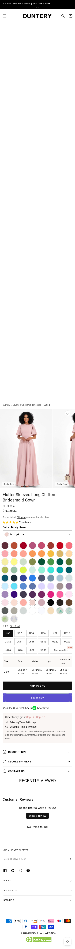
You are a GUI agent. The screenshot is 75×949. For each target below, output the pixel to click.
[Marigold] (50, 553)
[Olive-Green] (32, 561)
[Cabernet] (5, 545)
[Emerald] (60, 561)
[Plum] (23, 594)
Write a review (37, 815)
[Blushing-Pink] (5, 602)
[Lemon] (14, 561)
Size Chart (15, 626)
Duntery (6, 405)
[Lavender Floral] (14, 619)
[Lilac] (50, 586)
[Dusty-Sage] (23, 561)
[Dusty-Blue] (60, 578)
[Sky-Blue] (5, 586)
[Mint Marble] (60, 610)
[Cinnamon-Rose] (41, 545)
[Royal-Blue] (23, 578)
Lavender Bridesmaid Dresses (27, 405)
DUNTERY (32, 933)
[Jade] (60, 570)
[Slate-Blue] (50, 578)
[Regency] (14, 594)
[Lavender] (41, 586)
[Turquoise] (41, 570)
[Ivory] (32, 610)
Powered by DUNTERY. (46, 933)
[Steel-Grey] (5, 610)
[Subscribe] (70, 859)
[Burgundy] (23, 545)
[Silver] (23, 610)
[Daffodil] (5, 561)
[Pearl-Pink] (14, 602)
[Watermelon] (69, 545)
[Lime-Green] (23, 570)
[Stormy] (41, 578)
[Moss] (69, 561)
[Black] (50, 602)
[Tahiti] (5, 594)
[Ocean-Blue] (32, 578)
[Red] (60, 545)
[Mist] (69, 578)
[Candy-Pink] (69, 594)
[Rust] (50, 545)
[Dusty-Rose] (32, 602)
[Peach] (69, 553)
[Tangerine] (41, 553)
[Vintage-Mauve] (41, 602)
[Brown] (69, 602)
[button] (36, 7)
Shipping (21, 517)
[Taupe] (14, 610)
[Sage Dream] (5, 619)
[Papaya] (14, 553)
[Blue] (23, 586)
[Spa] (50, 570)
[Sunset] (23, 553)
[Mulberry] (32, 545)
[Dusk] (60, 586)
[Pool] (14, 586)
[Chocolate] (60, 602)
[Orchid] (41, 594)
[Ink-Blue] (5, 578)
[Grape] (32, 594)
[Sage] (14, 570)
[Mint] (32, 570)
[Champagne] (50, 610)
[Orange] (32, 553)
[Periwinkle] (32, 586)
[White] (41, 610)
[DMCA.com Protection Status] (38, 941)
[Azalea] (60, 594)
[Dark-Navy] (14, 578)
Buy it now (37, 697)
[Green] (50, 561)
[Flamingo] (5, 553)
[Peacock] (69, 570)
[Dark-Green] (41, 561)
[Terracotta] (14, 545)
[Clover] (5, 570)
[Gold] (60, 553)
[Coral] (23, 602)
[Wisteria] (69, 586)
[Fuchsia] (50, 594)
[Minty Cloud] (69, 610)
